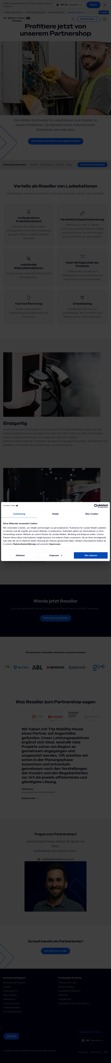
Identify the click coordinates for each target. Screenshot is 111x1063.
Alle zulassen (90, 555)
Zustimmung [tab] (19, 514)
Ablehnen (20, 555)
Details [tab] (55, 514)
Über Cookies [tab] (91, 514)
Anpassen (54, 555)
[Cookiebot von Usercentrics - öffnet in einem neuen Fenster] (96, 506)
